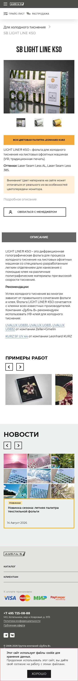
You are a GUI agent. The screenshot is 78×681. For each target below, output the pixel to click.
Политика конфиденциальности (22, 621)
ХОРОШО (39, 674)
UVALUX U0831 (40, 325)
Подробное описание (20, 199)
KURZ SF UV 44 (16, 336)
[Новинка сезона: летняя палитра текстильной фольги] (39, 494)
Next (20, 367)
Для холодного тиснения (25, 27)
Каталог (10, 566)
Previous (9, 367)
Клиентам (11, 576)
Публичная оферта (14, 625)
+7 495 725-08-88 (17, 613)
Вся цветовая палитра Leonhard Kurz (39, 140)
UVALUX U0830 (16, 325)
